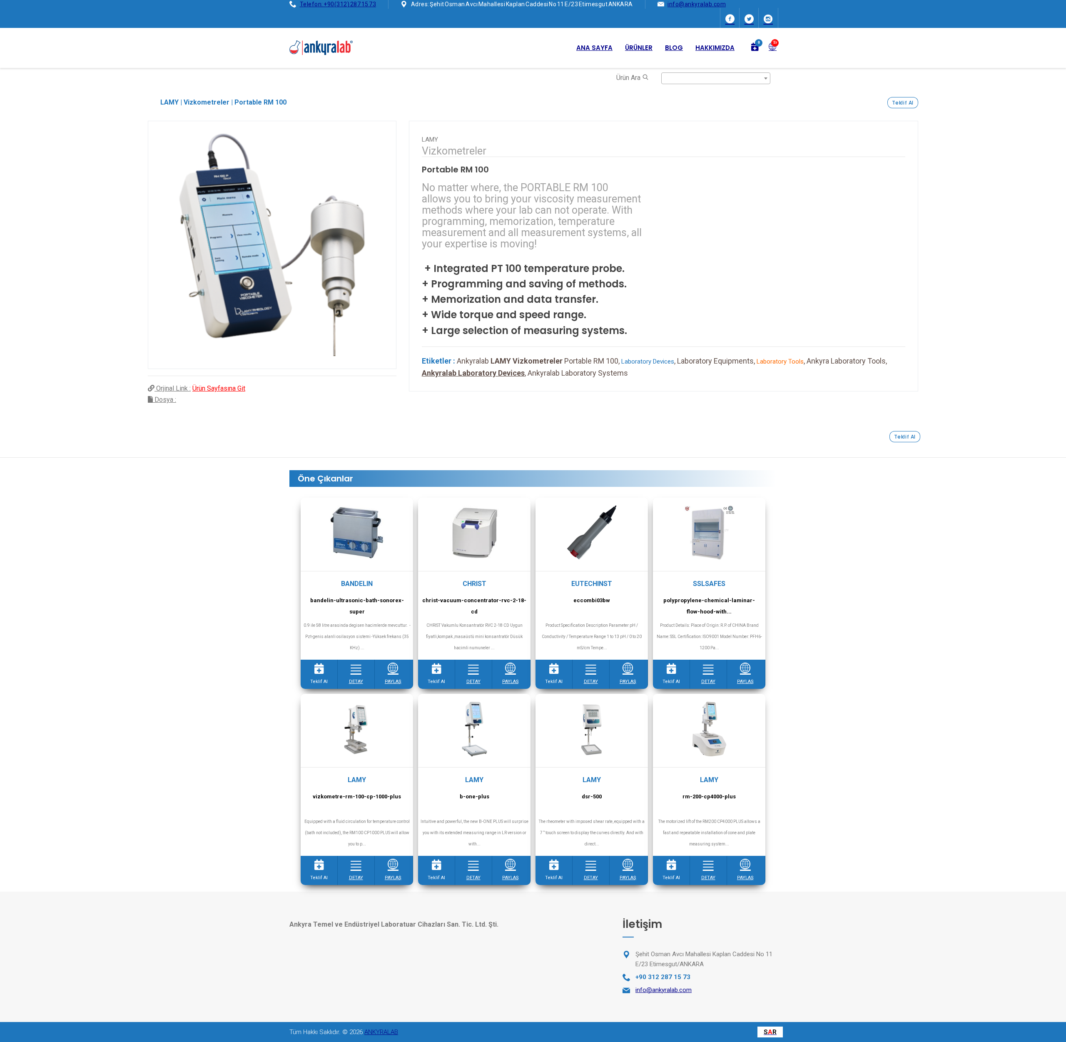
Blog (674, 47)
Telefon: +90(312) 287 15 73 (338, 4)
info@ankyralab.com (696, 4)
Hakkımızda (715, 47)
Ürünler (639, 47)
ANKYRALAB (381, 1032)
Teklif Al (903, 102)
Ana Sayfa (594, 47)
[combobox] (716, 78)
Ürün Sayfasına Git (218, 388)
